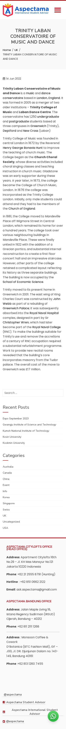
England (54, 98)
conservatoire (13, 98)
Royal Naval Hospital (44, 313)
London (42, 98)
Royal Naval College (46, 327)
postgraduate (19, 121)
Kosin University (12, 437)
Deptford (9, 131)
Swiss (6, 509)
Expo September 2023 (16, 418)
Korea (6, 497)
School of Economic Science (23, 282)
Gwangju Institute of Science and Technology (29, 424)
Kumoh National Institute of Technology (26, 431)
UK (4, 515)
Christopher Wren (16, 322)
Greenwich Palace (16, 308)
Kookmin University (14, 443)
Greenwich (38, 126)
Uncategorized (11, 521)
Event (6, 485)
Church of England (21, 208)
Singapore (9, 503)
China (6, 479)
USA (5, 528)
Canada (7, 473)
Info (5, 491)
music (30, 93)
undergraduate (48, 117)
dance (45, 93)
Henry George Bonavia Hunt (23, 148)
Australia (8, 466)
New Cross (30, 131)
